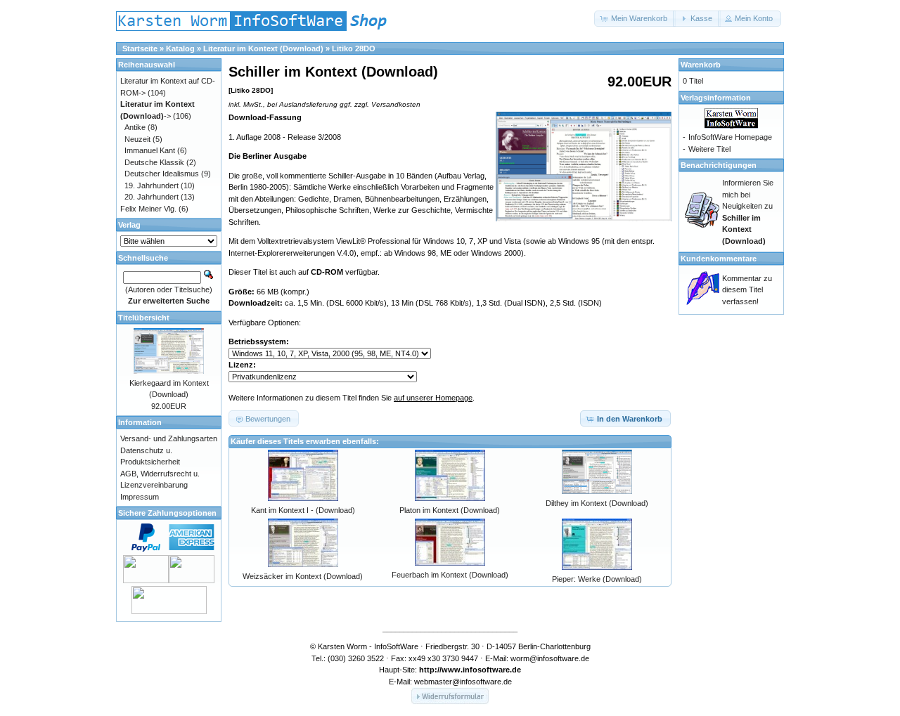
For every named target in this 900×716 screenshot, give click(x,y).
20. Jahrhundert (151, 197)
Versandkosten (395, 104)
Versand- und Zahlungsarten (168, 438)
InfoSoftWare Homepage (730, 137)
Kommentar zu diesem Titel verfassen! (747, 290)
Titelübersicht (143, 317)
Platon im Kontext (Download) (449, 510)
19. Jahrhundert (151, 185)
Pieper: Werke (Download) (597, 579)
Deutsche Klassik (154, 162)
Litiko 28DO (353, 48)
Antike (135, 127)
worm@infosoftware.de (549, 658)
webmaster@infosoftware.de (463, 681)
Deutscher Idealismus (161, 173)
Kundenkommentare (719, 258)
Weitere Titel (709, 149)
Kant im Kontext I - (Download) (303, 510)
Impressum (139, 497)
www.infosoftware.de (481, 669)
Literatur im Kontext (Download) (263, 48)
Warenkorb (701, 64)
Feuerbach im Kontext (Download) (450, 575)
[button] (635, 19)
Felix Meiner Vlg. (148, 208)
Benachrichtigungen (719, 165)
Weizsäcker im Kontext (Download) (303, 576)
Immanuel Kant (149, 150)
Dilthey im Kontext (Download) (597, 503)
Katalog (180, 48)
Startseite (140, 48)
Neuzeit (137, 139)
